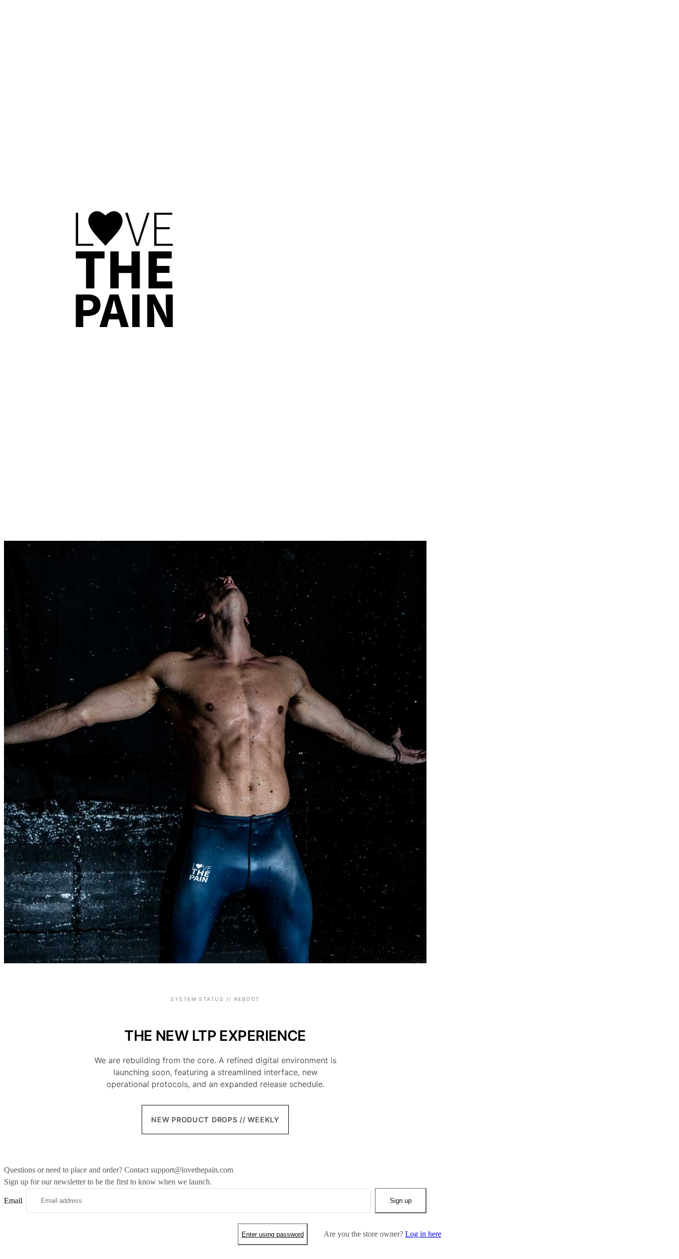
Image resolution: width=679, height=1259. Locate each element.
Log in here (423, 1234)
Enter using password (273, 1234)
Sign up (401, 1200)
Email (13, 1200)
